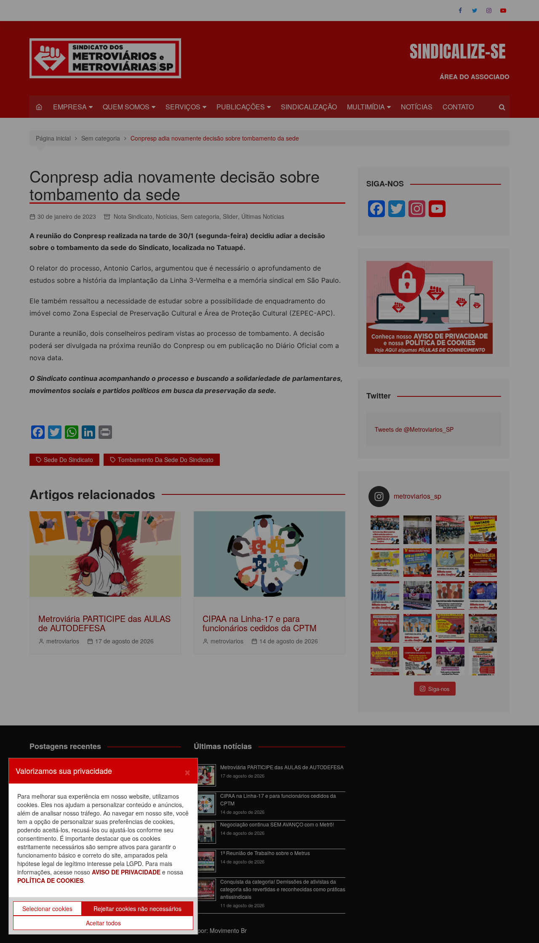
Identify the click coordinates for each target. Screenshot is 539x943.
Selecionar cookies (47, 908)
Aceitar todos (103, 923)
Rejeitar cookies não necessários (137, 908)
